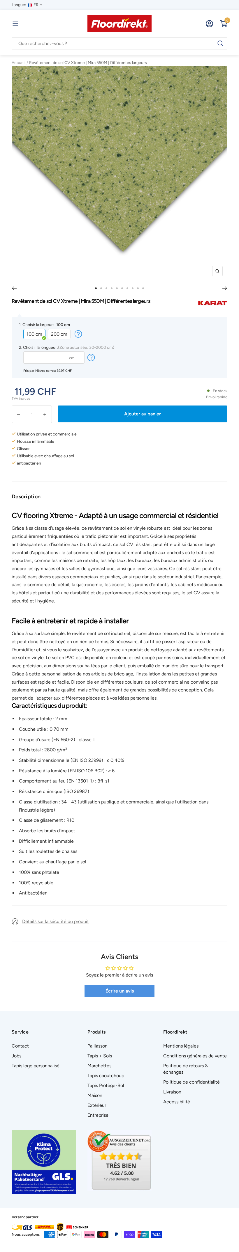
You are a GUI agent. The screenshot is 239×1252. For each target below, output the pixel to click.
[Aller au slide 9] (138, 288)
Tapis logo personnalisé (35, 1065)
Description (26, 496)
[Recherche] (119, 44)
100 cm (34, 334)
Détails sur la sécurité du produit (55, 921)
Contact (20, 1046)
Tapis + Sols (99, 1056)
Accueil (18, 62)
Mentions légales (180, 1046)
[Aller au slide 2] (101, 288)
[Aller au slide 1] (96, 288)
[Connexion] (209, 23)
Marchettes (99, 1065)
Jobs (16, 1056)
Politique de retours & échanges (185, 1069)
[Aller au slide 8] (132, 288)
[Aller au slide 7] (127, 288)
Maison (94, 1095)
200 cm (59, 334)
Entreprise (97, 1115)
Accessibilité (176, 1102)
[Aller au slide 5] (117, 288)
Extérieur (96, 1105)
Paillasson (97, 1046)
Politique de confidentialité (191, 1082)
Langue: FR (25, 4)
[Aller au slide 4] (112, 288)
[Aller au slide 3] (106, 288)
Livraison (172, 1092)
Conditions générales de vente (195, 1056)
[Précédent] (14, 288)
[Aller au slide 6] (122, 288)
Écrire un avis (120, 991)
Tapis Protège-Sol (105, 1085)
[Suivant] (224, 288)
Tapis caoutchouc (105, 1075)
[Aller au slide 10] (143, 288)
